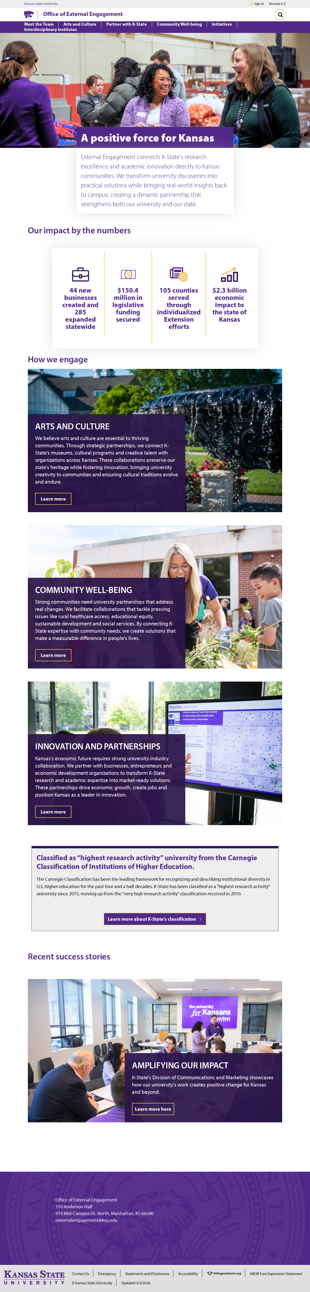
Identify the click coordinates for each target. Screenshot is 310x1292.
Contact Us (80, 1273)
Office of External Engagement (83, 13)
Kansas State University (41, 4)
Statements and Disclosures (147, 1273)
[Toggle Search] (280, 14)
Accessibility (188, 1273)
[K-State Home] (29, 14)
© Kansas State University (92, 1283)
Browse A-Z (277, 4)
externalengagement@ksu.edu (86, 1220)
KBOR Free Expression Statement (276, 1273)
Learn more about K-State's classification (153, 919)
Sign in (259, 4)
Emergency (107, 1273)
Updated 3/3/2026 (135, 1283)
